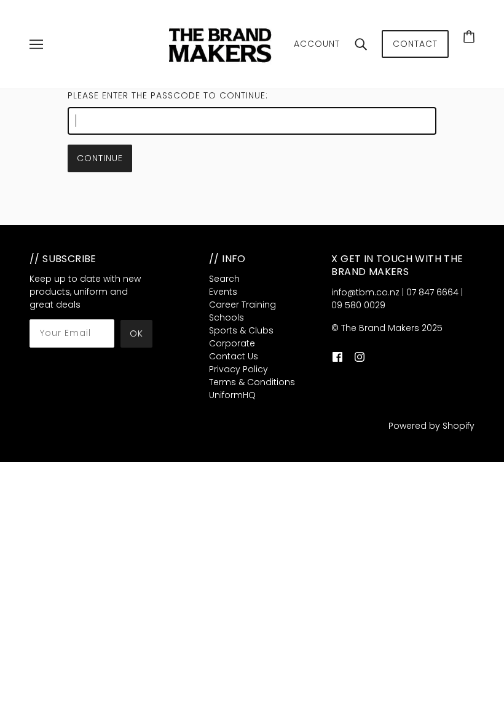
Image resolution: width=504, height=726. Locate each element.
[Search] (360, 44)
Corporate (232, 343)
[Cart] (468, 36)
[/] (221, 44)
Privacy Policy (238, 369)
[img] (337, 357)
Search (224, 279)
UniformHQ (232, 395)
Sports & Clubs (241, 330)
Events (223, 291)
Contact (415, 44)
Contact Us (233, 356)
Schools (226, 317)
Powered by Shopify (431, 426)
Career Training (242, 304)
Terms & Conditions (252, 382)
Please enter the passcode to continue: (168, 95)
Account (317, 44)
